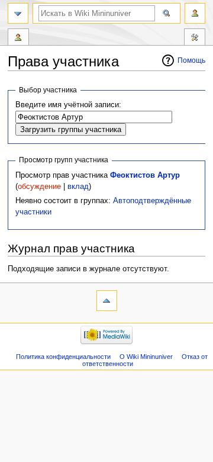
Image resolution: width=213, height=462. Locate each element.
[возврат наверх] (106, 300)
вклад (78, 186)
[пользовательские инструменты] (195, 13)
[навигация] (18, 13)
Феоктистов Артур (145, 175)
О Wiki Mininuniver (146, 356)
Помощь (191, 60)
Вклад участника (18, 38)
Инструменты (195, 38)
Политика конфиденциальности (63, 356)
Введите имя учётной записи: (68, 105)
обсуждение (39, 186)
